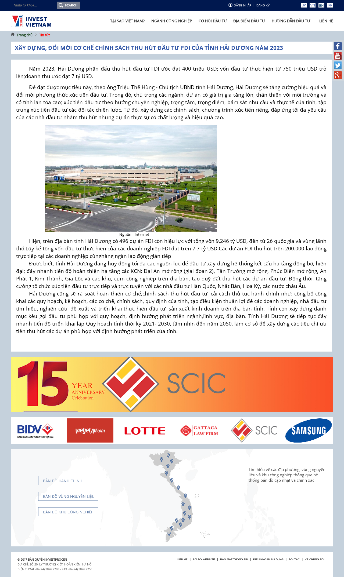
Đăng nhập (242, 5)
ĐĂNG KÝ (263, 5)
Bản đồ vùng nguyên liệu (69, 496)
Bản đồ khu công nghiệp (68, 511)
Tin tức (44, 34)
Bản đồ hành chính (62, 480)
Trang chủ (25, 34)
